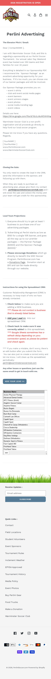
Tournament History (15, 574)
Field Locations (13, 532)
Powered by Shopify (36, 668)
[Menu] (46, 15)
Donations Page (17, 262)
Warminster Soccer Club (17, 616)
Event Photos (12, 588)
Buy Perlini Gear (13, 595)
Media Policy (11, 581)
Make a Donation (13, 609)
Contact (9, 525)
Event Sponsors (13, 546)
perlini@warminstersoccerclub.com (25, 190)
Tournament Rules (14, 553)
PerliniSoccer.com (20, 668)
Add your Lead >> (16, 318)
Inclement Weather (15, 560)
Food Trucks (11, 602)
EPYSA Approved (13, 567)
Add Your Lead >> (14, 381)
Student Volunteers (15, 539)
